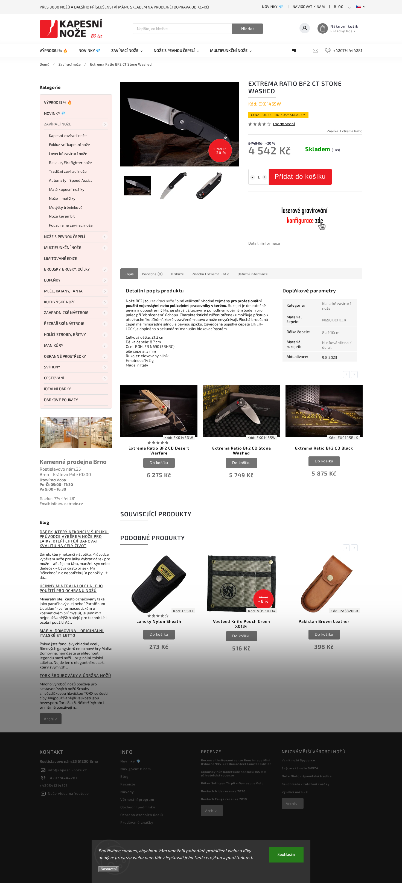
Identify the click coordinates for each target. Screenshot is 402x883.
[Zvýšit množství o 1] (264, 177)
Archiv (50, 718)
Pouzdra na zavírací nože (71, 225)
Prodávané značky (136, 822)
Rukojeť (234, 305)
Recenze (127, 784)
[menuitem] (56, 50)
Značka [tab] (210, 274)
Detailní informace (264, 243)
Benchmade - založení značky (306, 784)
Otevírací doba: (53, 479)
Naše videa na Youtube (68, 793)
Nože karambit (62, 216)
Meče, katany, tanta (63, 291)
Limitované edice (60, 258)
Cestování (54, 378)
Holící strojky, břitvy (65, 334)
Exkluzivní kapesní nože (69, 144)
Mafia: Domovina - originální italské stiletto (72, 633)
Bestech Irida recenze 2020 (223, 791)
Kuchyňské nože (59, 302)
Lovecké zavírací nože (68, 153)
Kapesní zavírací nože (68, 135)
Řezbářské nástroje (64, 323)
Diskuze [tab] (177, 274)
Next (355, 374)
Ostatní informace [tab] (253, 274)
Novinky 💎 (272, 6)
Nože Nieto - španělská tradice (307, 776)
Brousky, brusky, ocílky (67, 269)
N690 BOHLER (334, 320)
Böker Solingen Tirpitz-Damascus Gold (232, 783)
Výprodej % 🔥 (58, 102)
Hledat (247, 29)
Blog (338, 6)
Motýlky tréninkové (66, 207)
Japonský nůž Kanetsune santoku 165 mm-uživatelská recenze (234, 773)
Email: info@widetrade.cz (61, 503)
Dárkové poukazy (61, 399)
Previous (347, 374)
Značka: (344, 131)
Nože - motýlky (62, 198)
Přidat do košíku (300, 176)
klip (166, 310)
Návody (127, 792)
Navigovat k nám (309, 6)
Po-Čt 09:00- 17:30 (56, 484)
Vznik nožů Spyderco (298, 760)
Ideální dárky (57, 388)
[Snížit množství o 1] (252, 177)
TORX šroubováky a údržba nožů (75, 675)
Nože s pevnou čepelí (64, 236)
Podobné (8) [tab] (152, 274)
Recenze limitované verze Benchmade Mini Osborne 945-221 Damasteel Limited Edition (236, 761)
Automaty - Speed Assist (70, 180)
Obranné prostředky (65, 356)
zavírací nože (163, 300)
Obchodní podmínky (137, 807)
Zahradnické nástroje (66, 312)
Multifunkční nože (62, 247)
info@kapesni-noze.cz (67, 770)
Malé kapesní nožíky (66, 189)
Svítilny (52, 367)
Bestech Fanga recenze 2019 (224, 799)
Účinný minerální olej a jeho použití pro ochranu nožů (71, 588)
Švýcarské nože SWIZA (300, 768)
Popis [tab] (129, 274)
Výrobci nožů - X (295, 792)
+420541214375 (54, 785)
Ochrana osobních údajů (141, 814)
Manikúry (53, 345)
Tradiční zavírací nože (68, 171)
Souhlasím (286, 855)
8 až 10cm (330, 332)
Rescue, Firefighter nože (70, 162)
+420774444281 (62, 778)
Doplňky (52, 280)
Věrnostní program (137, 799)
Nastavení (109, 869)
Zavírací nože (57, 124)
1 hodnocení (284, 124)
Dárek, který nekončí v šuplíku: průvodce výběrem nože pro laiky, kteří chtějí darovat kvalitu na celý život (74, 538)
